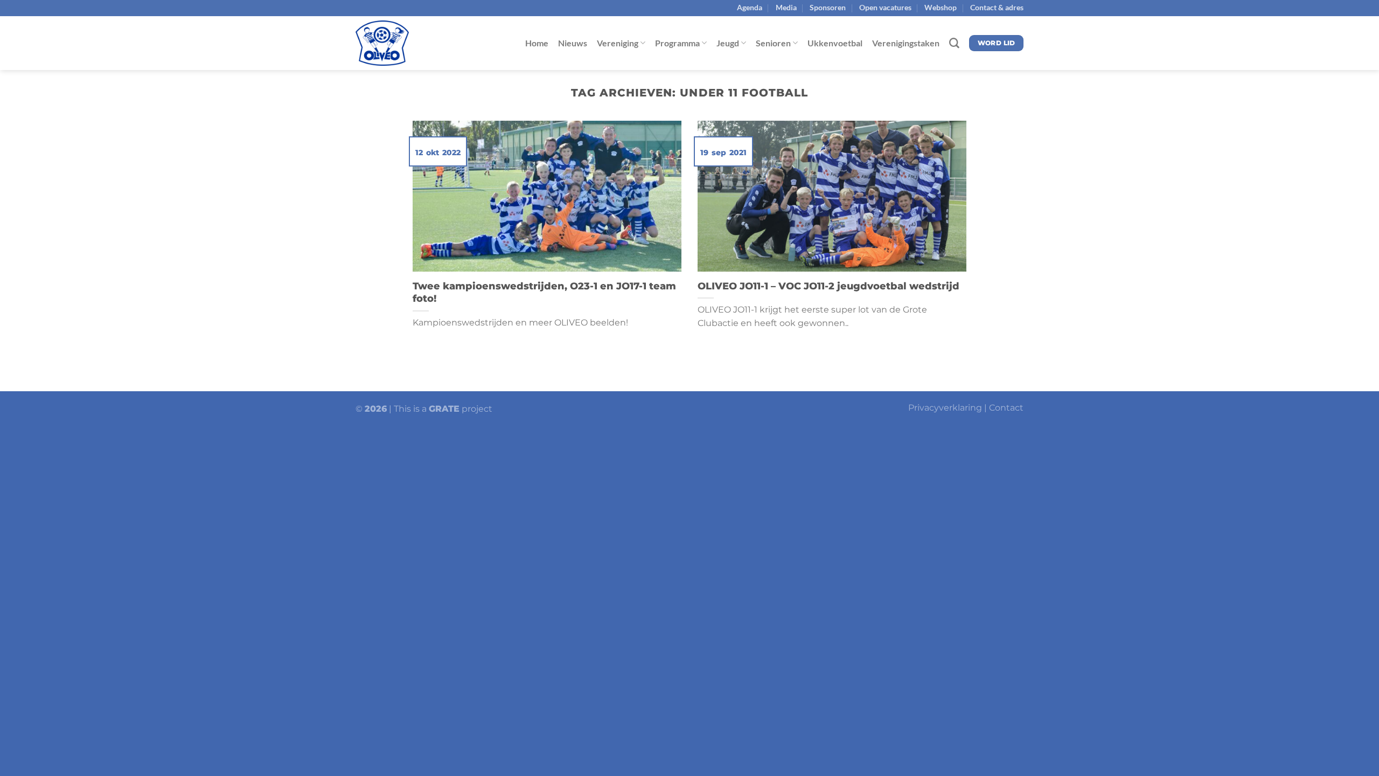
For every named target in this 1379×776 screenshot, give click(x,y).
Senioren (773, 43)
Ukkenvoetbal (834, 43)
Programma (677, 43)
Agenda (749, 7)
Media (786, 7)
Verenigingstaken (905, 43)
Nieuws (572, 43)
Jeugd (727, 43)
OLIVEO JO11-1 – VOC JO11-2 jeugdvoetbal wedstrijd (828, 286)
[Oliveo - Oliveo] (409, 43)
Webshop (940, 7)
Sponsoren (828, 7)
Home (536, 43)
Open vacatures (885, 7)
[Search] (954, 43)
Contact (1006, 408)
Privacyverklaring (945, 408)
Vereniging (617, 43)
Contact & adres (996, 7)
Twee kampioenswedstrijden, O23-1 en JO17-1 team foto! (544, 292)
